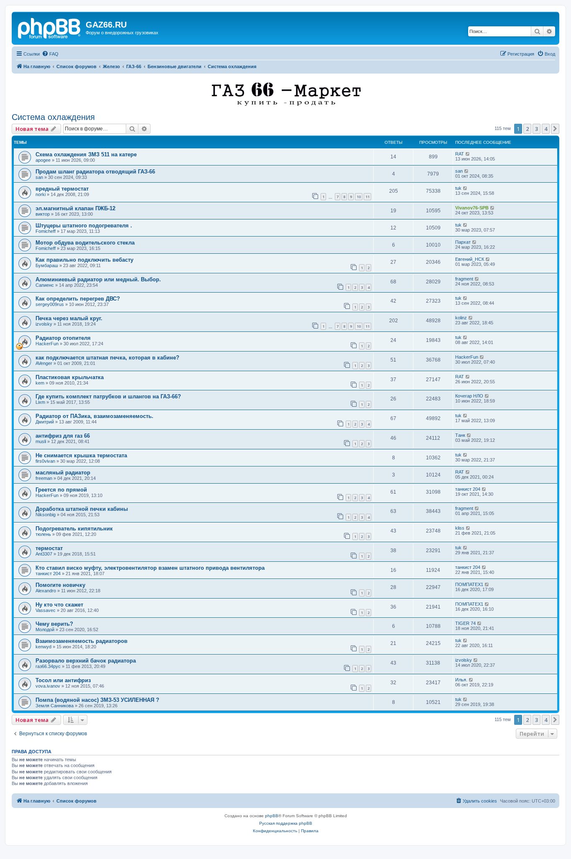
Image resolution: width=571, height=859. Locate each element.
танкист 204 (467, 489)
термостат (49, 548)
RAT (459, 153)
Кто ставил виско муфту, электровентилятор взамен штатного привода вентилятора (150, 568)
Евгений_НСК (469, 259)
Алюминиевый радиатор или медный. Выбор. (98, 279)
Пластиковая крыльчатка (70, 377)
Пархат (463, 242)
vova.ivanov (48, 685)
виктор (43, 214)
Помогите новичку (60, 585)
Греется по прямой (61, 490)
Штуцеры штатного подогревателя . (84, 225)
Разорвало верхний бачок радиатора (86, 661)
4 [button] (545, 129)
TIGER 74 (465, 623)
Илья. (461, 679)
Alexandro (46, 590)
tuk (458, 188)
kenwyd (43, 646)
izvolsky (44, 323)
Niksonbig (46, 514)
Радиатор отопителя (63, 338)
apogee (43, 160)
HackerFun (47, 343)
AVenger (44, 363)
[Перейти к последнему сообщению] (468, 153)
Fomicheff (46, 231)
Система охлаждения (53, 117)
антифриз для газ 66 (63, 436)
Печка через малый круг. (69, 318)
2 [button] (527, 129)
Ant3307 (44, 553)
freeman (44, 478)
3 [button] (536, 129)
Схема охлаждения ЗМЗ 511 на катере (86, 154)
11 (367, 196)
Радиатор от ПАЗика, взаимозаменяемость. (94, 416)
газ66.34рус (48, 666)
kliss (459, 527)
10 (359, 196)
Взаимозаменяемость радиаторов (81, 641)
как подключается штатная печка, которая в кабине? (107, 357)
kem (40, 382)
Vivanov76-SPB (472, 207)
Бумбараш (47, 265)
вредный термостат (62, 189)
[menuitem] (50, 54)
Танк (460, 435)
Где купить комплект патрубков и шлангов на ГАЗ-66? (108, 396)
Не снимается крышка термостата (81, 455)
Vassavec (46, 610)
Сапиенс (45, 285)
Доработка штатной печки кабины (82, 509)
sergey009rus (50, 304)
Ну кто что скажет (59, 605)
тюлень (43, 534)
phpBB (271, 815)
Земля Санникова (55, 705)
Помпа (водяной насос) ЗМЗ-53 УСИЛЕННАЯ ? (97, 700)
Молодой (45, 629)
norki (41, 194)
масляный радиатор (63, 472)
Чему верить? (54, 624)
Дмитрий (45, 421)
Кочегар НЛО (469, 395)
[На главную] (50, 27)
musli (41, 441)
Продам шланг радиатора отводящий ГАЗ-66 (95, 171)
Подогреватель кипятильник (74, 528)
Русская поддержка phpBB (285, 823)
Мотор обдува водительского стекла (85, 243)
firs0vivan (45, 461)
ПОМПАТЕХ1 (469, 584)
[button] (555, 129)
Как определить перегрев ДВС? (78, 299)
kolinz (461, 317)
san (39, 177)
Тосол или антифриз (63, 680)
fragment (464, 278)
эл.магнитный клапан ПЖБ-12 (75, 208)
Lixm (40, 402)
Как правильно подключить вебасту (84, 260)
